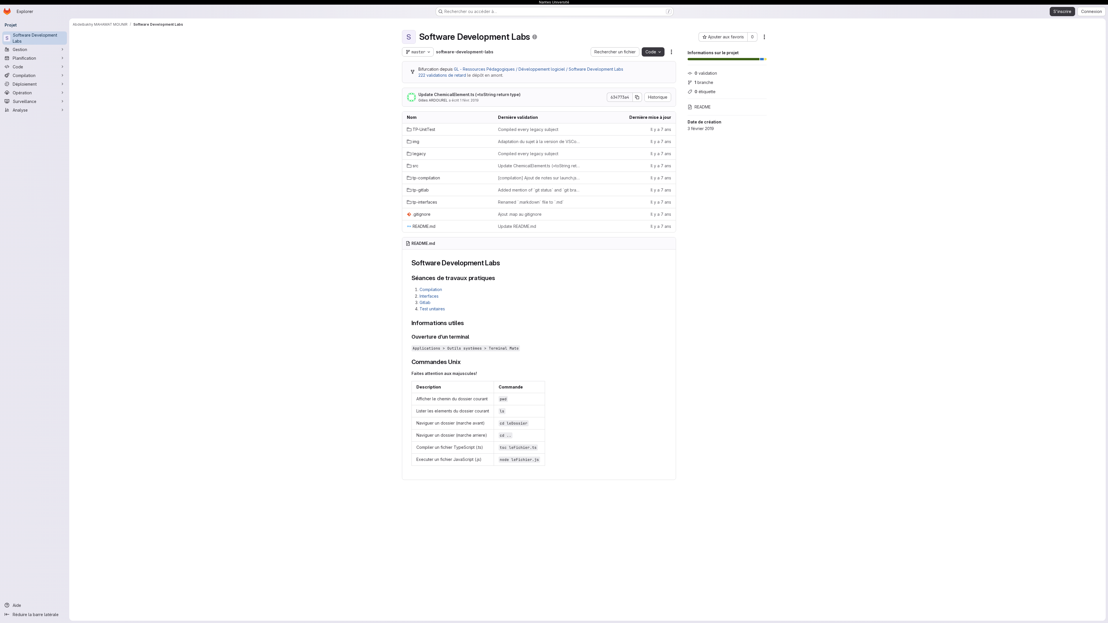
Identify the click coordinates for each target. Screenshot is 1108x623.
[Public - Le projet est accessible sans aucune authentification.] (534, 37)
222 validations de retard (442, 75)
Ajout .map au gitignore (520, 214)
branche (704, 82)
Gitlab (425, 302)
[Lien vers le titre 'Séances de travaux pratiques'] (498, 278)
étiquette (705, 91)
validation (706, 73)
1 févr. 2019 (469, 100)
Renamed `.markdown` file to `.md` (531, 202)
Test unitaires (432, 308)
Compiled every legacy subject (528, 129)
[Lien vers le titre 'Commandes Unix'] (464, 361)
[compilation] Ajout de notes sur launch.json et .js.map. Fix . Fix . (539, 177)
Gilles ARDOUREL (433, 100)
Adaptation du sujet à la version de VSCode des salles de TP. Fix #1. (539, 141)
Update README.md (517, 226)
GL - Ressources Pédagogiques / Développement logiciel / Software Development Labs (538, 69)
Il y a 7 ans (661, 129)
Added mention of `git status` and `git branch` (539, 189)
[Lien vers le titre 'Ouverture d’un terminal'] (472, 337)
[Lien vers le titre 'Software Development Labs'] (504, 263)
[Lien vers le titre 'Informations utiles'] (467, 322)
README (703, 106)
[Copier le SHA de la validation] (637, 97)
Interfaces (429, 296)
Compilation (431, 289)
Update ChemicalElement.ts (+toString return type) (469, 94)
